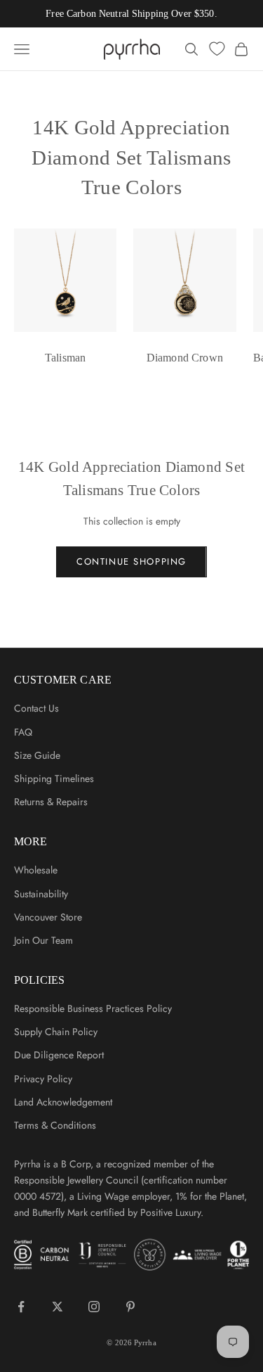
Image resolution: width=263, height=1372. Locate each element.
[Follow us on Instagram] (94, 1307)
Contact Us (36, 708)
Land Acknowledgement (63, 1102)
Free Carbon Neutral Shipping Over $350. (131, 13)
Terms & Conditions (55, 1125)
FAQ (23, 732)
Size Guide (37, 755)
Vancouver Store (48, 917)
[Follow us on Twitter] (57, 1307)
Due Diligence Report (59, 1055)
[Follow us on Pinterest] (130, 1307)
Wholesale (36, 870)
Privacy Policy (43, 1079)
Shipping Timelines (54, 778)
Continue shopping (131, 561)
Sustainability (41, 894)
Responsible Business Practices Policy (93, 1008)
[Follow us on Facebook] (21, 1307)
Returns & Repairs (51, 802)
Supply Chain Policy (55, 1032)
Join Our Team (43, 940)
